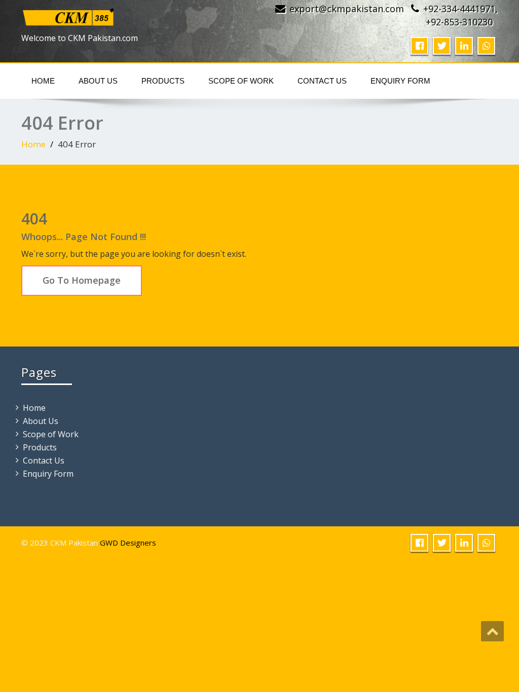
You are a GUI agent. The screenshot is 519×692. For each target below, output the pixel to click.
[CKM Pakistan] (69, 14)
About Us (98, 80)
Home (43, 80)
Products (162, 80)
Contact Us (322, 80)
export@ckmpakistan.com (346, 9)
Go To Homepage (82, 280)
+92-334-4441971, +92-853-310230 (460, 15)
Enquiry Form (400, 80)
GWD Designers (128, 542)
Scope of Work (241, 80)
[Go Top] (492, 631)
